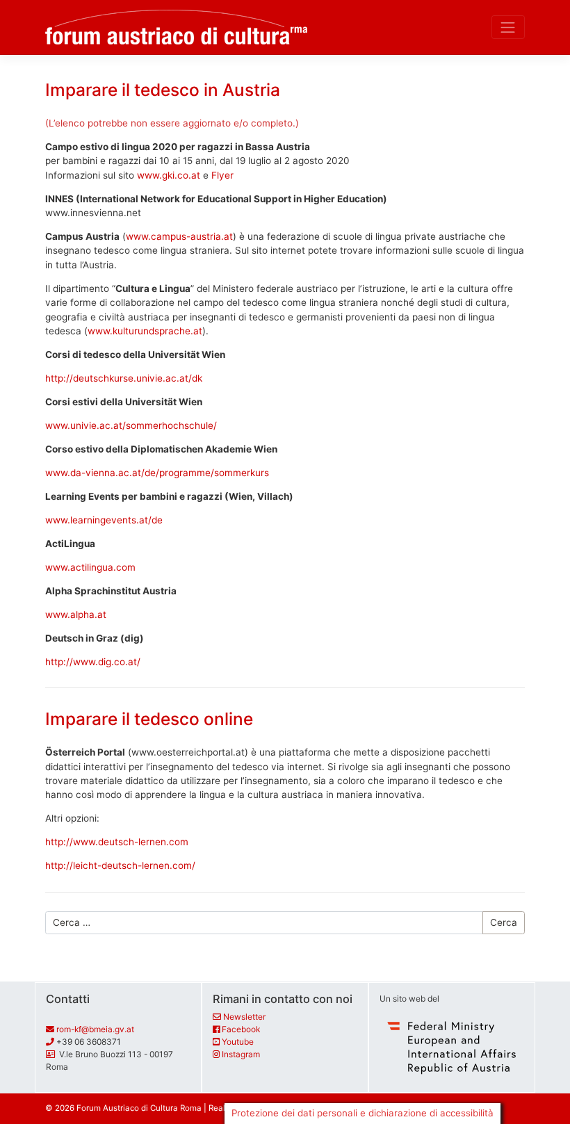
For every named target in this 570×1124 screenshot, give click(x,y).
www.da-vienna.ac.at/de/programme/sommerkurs (157, 472)
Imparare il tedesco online (149, 718)
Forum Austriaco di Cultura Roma (139, 1108)
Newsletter (244, 1016)
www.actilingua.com (90, 567)
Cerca (503, 922)
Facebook (241, 1029)
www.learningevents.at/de (104, 520)
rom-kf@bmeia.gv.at (95, 1029)
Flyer (222, 175)
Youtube (238, 1041)
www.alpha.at (75, 614)
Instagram (241, 1054)
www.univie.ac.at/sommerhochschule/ (131, 425)
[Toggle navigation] (508, 27)
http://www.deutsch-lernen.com (116, 841)
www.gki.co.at (168, 175)
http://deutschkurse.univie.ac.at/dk (123, 378)
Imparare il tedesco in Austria (162, 89)
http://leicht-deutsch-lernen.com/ (120, 865)
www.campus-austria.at (179, 236)
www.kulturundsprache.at (145, 330)
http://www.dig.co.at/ (92, 661)
